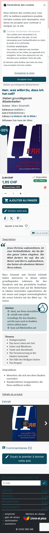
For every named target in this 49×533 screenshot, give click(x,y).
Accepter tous (24, 79)
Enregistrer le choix (25, 73)
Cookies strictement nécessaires (23, 31)
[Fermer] (44, 5)
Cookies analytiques (17, 46)
